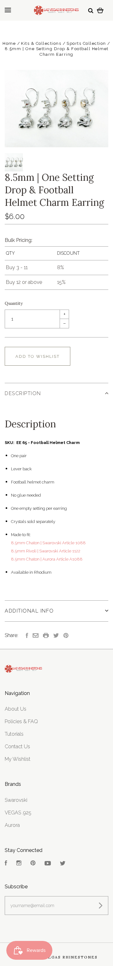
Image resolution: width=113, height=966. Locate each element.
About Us (15, 709)
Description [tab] (23, 393)
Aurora (12, 825)
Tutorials (14, 734)
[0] (100, 10)
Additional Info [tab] (29, 611)
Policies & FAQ (21, 721)
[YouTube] (48, 864)
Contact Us (17, 746)
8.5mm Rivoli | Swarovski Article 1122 (45, 551)
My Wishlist (17, 759)
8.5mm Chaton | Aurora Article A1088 (47, 559)
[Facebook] (6, 864)
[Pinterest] (32, 864)
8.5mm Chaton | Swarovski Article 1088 (48, 542)
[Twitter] (63, 864)
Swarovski (16, 800)
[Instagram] (18, 864)
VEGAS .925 (18, 813)
